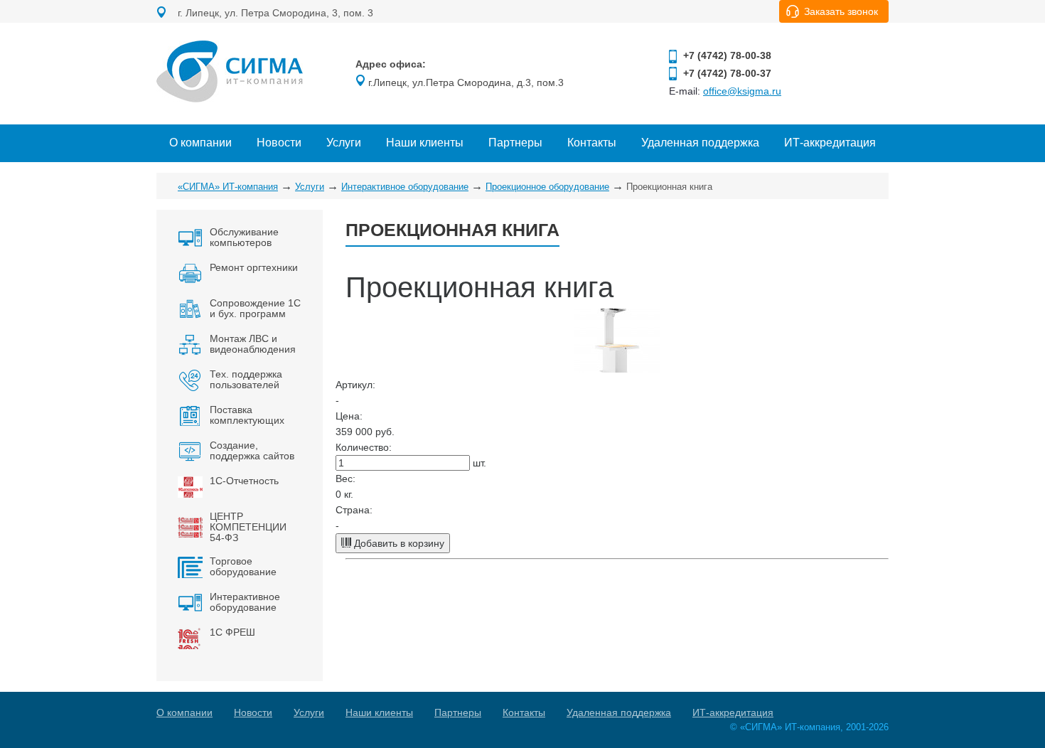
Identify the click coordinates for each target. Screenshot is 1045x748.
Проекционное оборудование (547, 186)
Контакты (591, 143)
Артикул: (355, 384)
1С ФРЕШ (232, 632)
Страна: (354, 509)
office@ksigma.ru (742, 91)
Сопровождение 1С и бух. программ (255, 308)
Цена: (349, 416)
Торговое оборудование (243, 566)
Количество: (364, 447)
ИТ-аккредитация (830, 143)
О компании (200, 143)
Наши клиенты (424, 143)
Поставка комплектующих (247, 415)
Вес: (345, 478)
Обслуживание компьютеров (244, 237)
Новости (279, 143)
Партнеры (515, 143)
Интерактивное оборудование (404, 186)
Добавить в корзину (397, 543)
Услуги (343, 143)
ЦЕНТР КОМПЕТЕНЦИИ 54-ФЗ (248, 527)
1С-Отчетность (244, 480)
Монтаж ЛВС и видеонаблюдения (253, 344)
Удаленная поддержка (700, 143)
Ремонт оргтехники (254, 267)
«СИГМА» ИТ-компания (228, 186)
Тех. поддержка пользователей (246, 379)
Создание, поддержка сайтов (252, 450)
